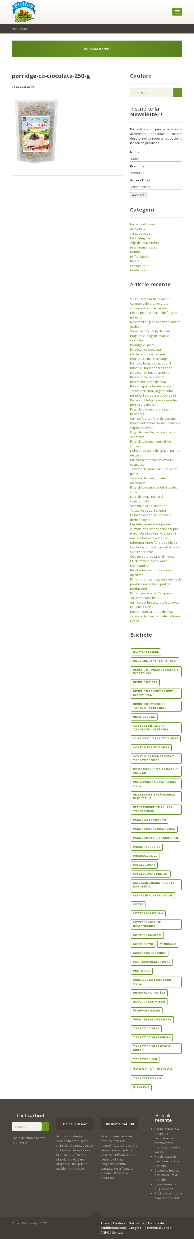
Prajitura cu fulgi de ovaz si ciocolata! (168, 1195)
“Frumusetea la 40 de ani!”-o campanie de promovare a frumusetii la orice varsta (150, 303)
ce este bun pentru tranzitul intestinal (151, 727)
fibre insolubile (146, 847)
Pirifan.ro (141, 971)
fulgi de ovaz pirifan (150, 873)
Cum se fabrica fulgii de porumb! (153, 418)
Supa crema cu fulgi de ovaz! (150, 331)
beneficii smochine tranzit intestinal (149, 706)
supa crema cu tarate (152, 1019)
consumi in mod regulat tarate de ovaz (153, 758)
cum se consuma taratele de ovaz (155, 771)
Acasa (105, 1223)
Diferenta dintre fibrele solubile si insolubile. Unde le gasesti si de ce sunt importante (154, 547)
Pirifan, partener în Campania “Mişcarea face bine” (151, 595)
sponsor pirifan (146, 1010)
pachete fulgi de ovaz (152, 962)
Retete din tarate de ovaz (148, 382)
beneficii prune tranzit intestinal (153, 693)
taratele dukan (147, 1078)
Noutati (135, 252)
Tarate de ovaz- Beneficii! (148, 510)
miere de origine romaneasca (147, 924)
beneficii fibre (145, 682)
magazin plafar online (153, 895)
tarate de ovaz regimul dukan (153, 1048)
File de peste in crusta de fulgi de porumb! (166, 1161)
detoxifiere (138, 229)
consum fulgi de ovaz (151, 747)
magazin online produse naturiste (153, 884)
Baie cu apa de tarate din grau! (152, 386)
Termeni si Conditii (159, 1228)
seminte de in (140, 266)
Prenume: (137, 166)
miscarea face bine (149, 953)
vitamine (141, 1087)
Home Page (20, 28)
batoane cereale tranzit (155, 660)
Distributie (137, 1223)
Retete (135, 261)
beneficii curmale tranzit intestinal (156, 671)
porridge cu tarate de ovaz (152, 981)
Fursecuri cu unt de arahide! (150, 372)
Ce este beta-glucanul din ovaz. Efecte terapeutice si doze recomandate (152, 561)
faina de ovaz (140, 233)
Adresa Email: (140, 180)
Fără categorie (140, 238)
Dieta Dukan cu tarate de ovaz (152, 611)
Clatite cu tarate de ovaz (155, 738)
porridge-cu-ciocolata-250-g (51, 75)
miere (138, 904)
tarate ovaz (138, 270)
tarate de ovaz (146, 1028)
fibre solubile (145, 856)
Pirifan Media (139, 256)
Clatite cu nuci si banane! (148, 354)
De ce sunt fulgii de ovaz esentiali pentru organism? (154, 402)
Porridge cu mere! (142, 345)
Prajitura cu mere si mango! (149, 358)
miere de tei (143, 944)
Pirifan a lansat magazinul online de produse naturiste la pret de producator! (156, 584)
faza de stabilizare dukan (155, 838)
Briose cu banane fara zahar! (151, 368)
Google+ (134, 1228)
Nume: (135, 152)
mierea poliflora (148, 913)
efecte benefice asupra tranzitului (153, 809)
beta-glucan (144, 716)
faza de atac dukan (149, 820)
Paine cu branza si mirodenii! (151, 363)
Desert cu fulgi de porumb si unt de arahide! (167, 1175)
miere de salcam (147, 935)
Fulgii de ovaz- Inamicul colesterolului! (146, 498)
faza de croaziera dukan (154, 829)
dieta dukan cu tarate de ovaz (154, 783)
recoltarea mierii (149, 1001)
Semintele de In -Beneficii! (148, 506)
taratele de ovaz (152, 1069)
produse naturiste (149, 992)
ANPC (105, 1232)
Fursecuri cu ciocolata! (146, 349)
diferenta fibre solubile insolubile (154, 796)
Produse (119, 1223)
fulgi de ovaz (144, 864)
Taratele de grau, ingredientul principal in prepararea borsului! (153, 393)
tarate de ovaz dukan (152, 1037)
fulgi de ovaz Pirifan (144, 242)
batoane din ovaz (142, 224)
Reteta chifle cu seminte (147, 377)
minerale (167, 944)
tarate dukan (145, 1059)
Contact (117, 1232)
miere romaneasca (143, 247)
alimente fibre (146, 651)
